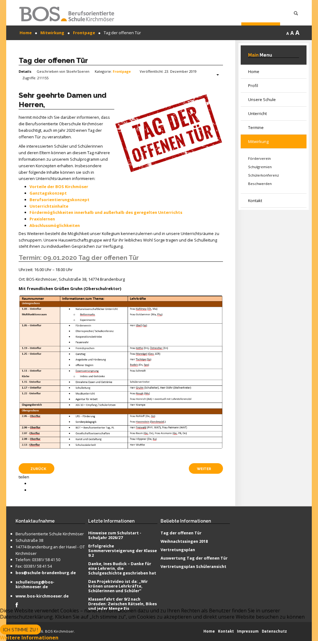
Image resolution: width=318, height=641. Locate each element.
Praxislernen (42, 219)
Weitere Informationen (29, 637)
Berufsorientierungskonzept (59, 199)
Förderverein (259, 158)
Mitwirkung (258, 141)
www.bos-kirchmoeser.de (42, 596)
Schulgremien (260, 166)
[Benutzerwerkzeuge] (214, 75)
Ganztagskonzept (48, 193)
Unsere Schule (262, 99)
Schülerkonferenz (263, 175)
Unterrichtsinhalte (49, 206)
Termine (256, 127)
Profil (253, 85)
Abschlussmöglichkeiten (55, 225)
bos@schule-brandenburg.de (46, 572)
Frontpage (122, 71)
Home (253, 71)
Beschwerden (260, 183)
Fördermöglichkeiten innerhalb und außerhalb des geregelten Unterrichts (106, 212)
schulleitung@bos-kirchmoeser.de (35, 584)
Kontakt (255, 200)
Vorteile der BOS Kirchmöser (59, 186)
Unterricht (257, 113)
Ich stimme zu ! (20, 629)
